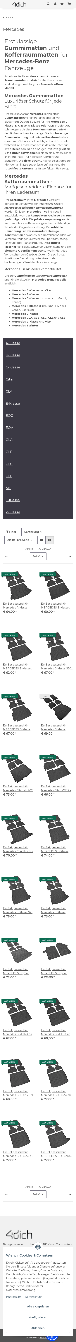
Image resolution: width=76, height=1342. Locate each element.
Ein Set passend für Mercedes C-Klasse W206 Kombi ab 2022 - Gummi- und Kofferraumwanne (55, 727)
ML (8, 488)
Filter (12, 532)
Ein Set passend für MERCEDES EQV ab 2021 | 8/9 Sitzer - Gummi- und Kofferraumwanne (54, 971)
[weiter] (69, 556)
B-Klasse (13, 355)
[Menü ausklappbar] (5, 2)
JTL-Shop (45, 1337)
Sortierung (31, 532)
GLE (9, 476)
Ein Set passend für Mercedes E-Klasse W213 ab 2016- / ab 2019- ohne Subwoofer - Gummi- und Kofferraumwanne (57, 910)
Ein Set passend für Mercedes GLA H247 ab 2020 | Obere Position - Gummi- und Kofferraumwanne (18, 1032)
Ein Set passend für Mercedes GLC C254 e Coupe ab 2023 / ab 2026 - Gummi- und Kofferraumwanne (19, 1154)
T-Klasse (13, 500)
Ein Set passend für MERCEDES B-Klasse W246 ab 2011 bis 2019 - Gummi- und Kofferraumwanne (56, 606)
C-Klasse (13, 367)
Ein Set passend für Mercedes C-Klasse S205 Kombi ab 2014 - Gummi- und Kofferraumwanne (56, 667)
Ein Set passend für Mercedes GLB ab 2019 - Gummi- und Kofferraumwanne (19, 1093)
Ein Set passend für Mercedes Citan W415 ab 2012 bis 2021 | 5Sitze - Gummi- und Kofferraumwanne (57, 788)
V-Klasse (13, 512)
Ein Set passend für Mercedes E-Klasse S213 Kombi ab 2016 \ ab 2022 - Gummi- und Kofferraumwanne (18, 910)
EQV (9, 428)
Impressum (13, 1297)
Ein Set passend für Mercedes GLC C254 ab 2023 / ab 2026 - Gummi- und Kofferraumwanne (57, 1093)
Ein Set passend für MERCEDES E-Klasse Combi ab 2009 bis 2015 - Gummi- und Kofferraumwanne (56, 849)
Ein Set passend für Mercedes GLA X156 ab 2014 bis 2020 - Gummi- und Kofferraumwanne (56, 1032)
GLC (9, 464)
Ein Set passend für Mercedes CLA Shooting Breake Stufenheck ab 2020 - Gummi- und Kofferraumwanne (18, 849)
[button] (49, 4)
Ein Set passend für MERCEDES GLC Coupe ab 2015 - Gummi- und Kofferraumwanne (56, 1154)
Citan (10, 379)
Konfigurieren (38, 1317)
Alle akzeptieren (38, 1306)
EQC (9, 416)
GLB (9, 452)
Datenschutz (33, 1297)
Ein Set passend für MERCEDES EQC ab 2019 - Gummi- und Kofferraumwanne (16, 971)
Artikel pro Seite (18, 540)
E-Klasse (13, 404)
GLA (9, 440)
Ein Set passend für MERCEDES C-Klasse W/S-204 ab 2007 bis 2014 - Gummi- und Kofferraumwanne (16, 727)
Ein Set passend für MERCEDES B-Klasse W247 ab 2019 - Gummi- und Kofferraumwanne (18, 667)
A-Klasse (13, 343)
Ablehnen (38, 1328)
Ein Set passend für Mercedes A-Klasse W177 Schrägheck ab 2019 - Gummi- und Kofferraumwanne (16, 606)
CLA (9, 391)
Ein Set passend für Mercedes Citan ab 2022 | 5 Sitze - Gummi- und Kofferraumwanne (18, 788)
